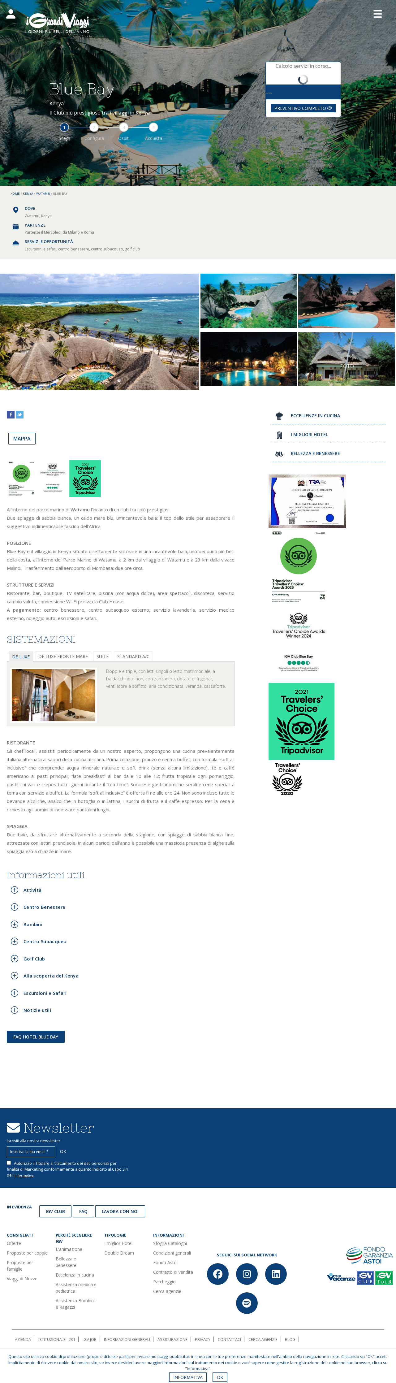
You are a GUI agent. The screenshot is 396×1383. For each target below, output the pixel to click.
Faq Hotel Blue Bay (35, 1037)
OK (220, 1377)
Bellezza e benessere (66, 1262)
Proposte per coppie (27, 1253)
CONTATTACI (229, 1339)
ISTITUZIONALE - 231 (56, 1339)
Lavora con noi (120, 1211)
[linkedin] (276, 1274)
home (15, 194)
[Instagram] (247, 1274)
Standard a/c (133, 656)
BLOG (290, 1339)
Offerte (14, 1243)
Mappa (22, 438)
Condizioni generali (172, 1253)
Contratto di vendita (173, 1272)
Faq (83, 1211)
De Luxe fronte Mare (63, 656)
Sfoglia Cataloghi (170, 1243)
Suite (103, 656)
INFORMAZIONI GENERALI (127, 1339)
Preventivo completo (300, 108)
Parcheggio (164, 1282)
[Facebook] (218, 1274)
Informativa (24, 1175)
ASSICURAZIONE (172, 1339)
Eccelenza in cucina (75, 1275)
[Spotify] (247, 1303)
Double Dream (119, 1253)
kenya (28, 194)
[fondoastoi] (369, 1254)
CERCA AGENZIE (263, 1339)
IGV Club (55, 1211)
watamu (43, 194)
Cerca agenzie (167, 1291)
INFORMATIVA (188, 1377)
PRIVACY (202, 1339)
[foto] (53, 695)
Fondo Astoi (165, 1262)
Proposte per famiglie (20, 1265)
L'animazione (69, 1249)
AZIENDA (23, 1339)
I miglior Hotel (118, 1243)
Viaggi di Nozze (22, 1278)
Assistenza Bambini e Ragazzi (75, 1304)
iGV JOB (90, 1339)
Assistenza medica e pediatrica (76, 1287)
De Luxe (21, 657)
